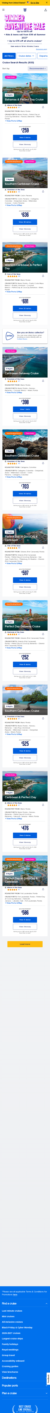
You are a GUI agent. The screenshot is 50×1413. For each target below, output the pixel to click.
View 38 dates (25, 222)
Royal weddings (10, 1349)
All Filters (9, 56)
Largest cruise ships (12, 1338)
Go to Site (35, 3)
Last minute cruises (12, 1311)
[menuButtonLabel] (3, 10)
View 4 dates (25, 580)
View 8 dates (25, 664)
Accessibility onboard (13, 1361)
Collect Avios (22, 339)
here (15, 1294)
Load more (25, 944)
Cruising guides (10, 1366)
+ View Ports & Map (13, 121)
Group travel (8, 1355)
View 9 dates (25, 920)
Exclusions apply (41, 49)
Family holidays (10, 1344)
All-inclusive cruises (12, 1322)
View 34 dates (25, 494)
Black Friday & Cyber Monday (17, 1327)
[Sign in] (45, 10)
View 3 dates (25, 137)
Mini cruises (8, 1316)
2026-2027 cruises (11, 1333)
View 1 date (25, 409)
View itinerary (25, 144)
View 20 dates (25, 308)
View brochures (10, 1372)
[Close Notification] (46, 3)
